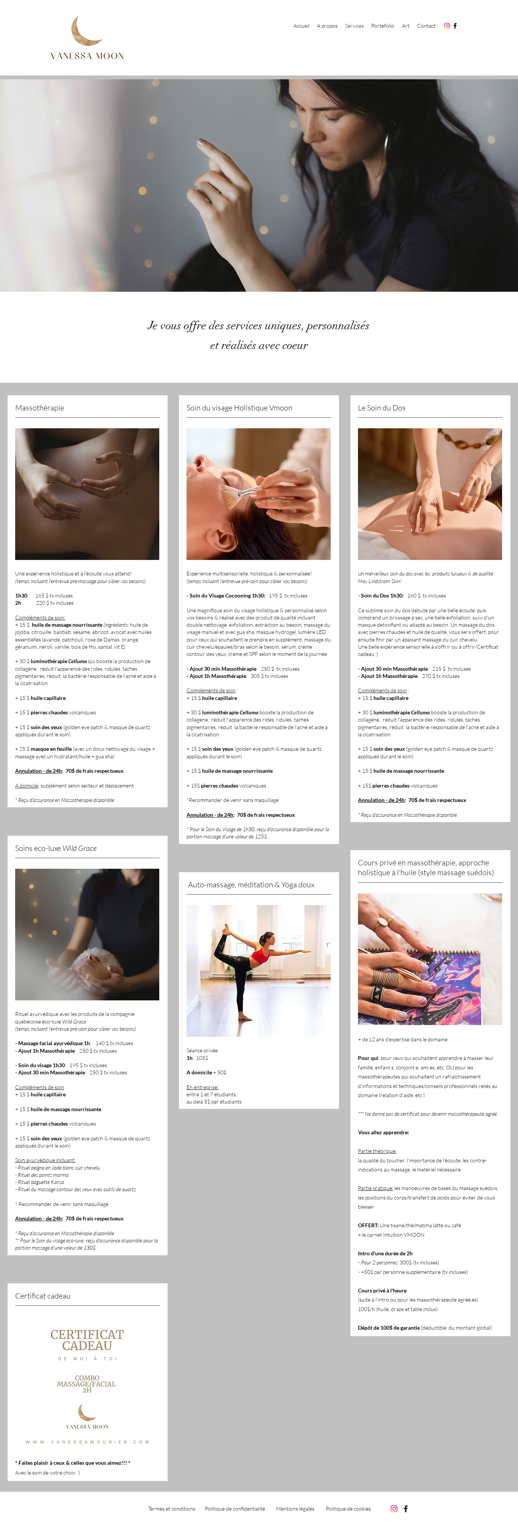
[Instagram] (447, 26)
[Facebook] (455, 26)
